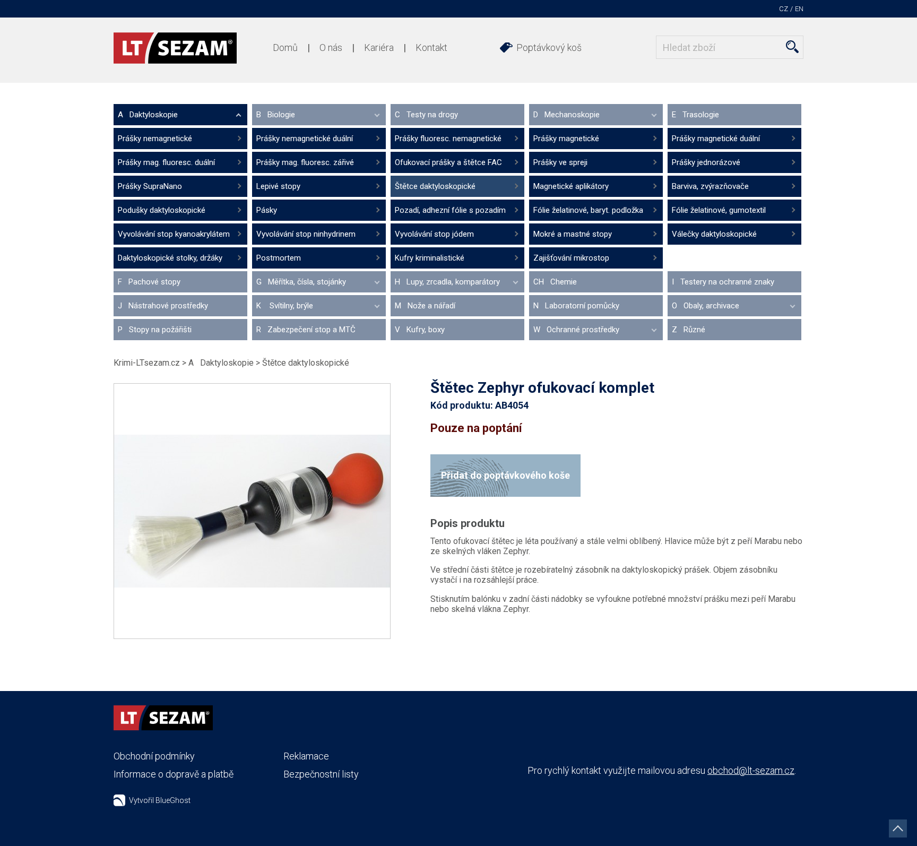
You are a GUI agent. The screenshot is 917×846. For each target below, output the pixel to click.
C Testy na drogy (426, 114)
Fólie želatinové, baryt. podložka (588, 210)
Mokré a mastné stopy (572, 234)
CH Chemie (555, 282)
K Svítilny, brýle (284, 305)
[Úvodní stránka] (175, 48)
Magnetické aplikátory (571, 186)
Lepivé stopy (278, 186)
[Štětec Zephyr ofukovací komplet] (252, 511)
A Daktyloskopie (148, 114)
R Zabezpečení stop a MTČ (306, 329)
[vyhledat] (792, 46)
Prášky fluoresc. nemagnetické (448, 138)
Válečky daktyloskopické (714, 234)
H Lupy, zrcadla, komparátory (447, 282)
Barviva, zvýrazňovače (710, 186)
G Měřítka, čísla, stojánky (301, 282)
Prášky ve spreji (560, 162)
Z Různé (688, 329)
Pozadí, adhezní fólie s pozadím (450, 210)
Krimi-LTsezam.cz (147, 363)
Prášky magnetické (566, 138)
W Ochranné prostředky (576, 329)
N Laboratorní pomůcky (576, 305)
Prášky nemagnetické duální (304, 138)
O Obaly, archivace (705, 305)
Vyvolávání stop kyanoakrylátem (174, 234)
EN (799, 9)
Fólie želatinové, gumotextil (719, 210)
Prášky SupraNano (150, 186)
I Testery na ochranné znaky (723, 282)
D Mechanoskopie (566, 114)
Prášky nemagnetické (155, 138)
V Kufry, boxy (420, 329)
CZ (783, 9)
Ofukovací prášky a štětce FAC (448, 162)
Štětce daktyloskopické (435, 186)
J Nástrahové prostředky (163, 305)
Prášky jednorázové (706, 162)
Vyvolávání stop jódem (434, 234)
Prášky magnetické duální (716, 138)
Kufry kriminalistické (429, 258)
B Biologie (275, 114)
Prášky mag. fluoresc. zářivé (305, 162)
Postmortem (278, 258)
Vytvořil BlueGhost (160, 800)
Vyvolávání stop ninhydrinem (306, 234)
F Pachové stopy (149, 282)
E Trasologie (695, 114)
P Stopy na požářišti (155, 329)
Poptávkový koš (549, 47)
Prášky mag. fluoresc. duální (166, 162)
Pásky (266, 210)
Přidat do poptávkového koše (505, 475)
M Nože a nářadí (425, 305)
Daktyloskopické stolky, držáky (170, 258)
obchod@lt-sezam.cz (750, 770)
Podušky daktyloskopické (161, 210)
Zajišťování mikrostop (571, 258)
